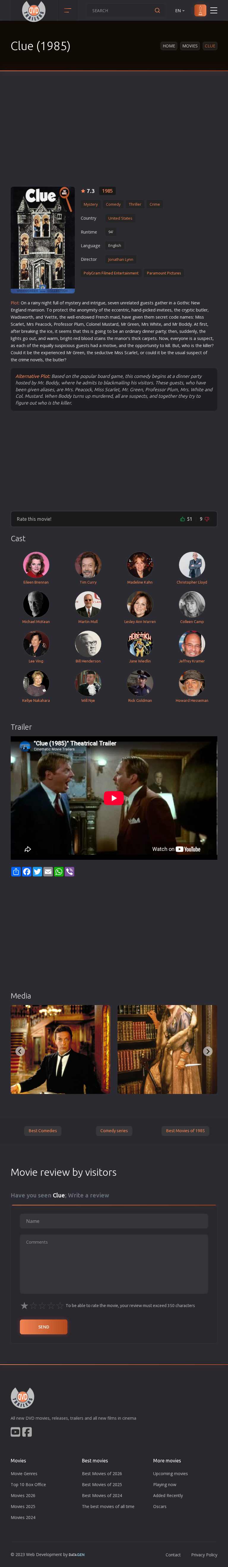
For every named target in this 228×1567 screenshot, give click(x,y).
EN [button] (178, 10)
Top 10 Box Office (28, 1484)
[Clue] (43, 240)
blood (87, 338)
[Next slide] (208, 1051)
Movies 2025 (23, 1506)
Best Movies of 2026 (102, 1473)
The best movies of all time (108, 1506)
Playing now (164, 1484)
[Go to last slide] (20, 1051)
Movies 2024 (23, 1517)
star (112, 324)
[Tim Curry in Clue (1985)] (60, 1049)
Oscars (160, 1506)
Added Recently (168, 1495)
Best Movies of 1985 (185, 1130)
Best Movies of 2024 (102, 1495)
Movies (190, 46)
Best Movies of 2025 (102, 1484)
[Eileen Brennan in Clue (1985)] (167, 1049)
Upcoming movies (170, 1473)
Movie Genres (24, 1473)
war (50, 338)
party (161, 331)
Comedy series (114, 1130)
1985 (107, 191)
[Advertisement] (114, 136)
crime (23, 359)
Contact (173, 1555)
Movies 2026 (23, 1495)
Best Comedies (42, 1130)
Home (169, 46)
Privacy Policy (204, 1555)
